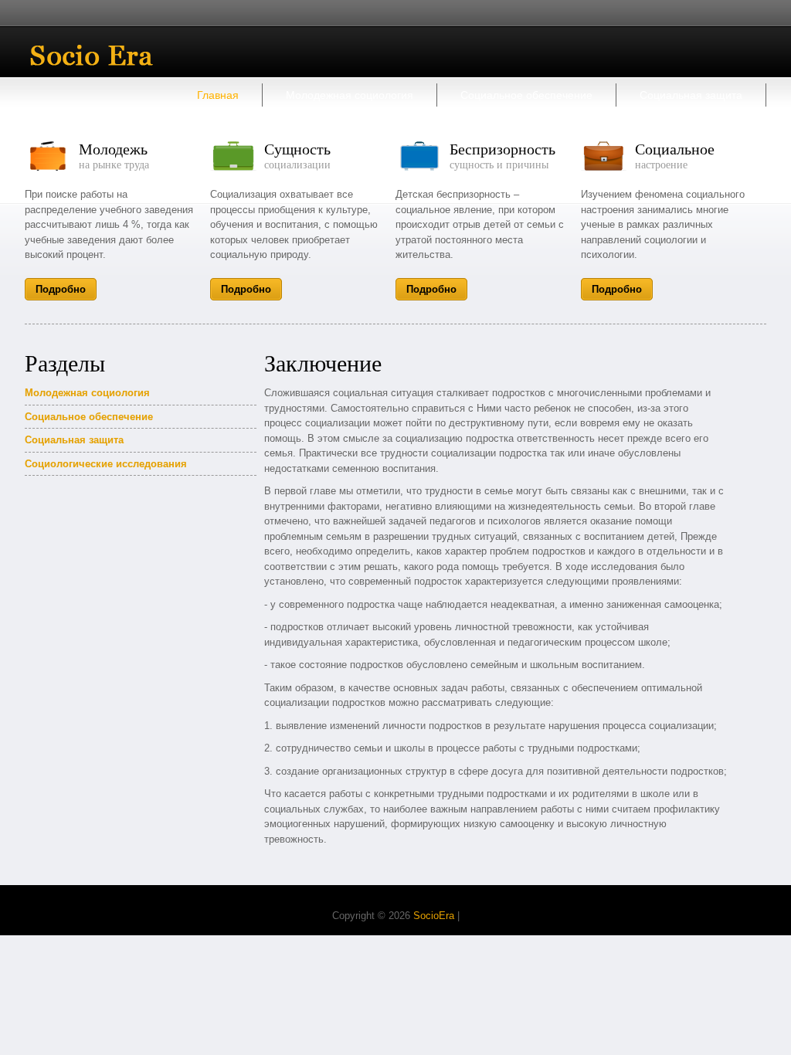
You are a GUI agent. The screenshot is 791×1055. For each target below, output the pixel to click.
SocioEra (433, 915)
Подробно (61, 289)
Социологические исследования (106, 464)
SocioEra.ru (103, 55)
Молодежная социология (349, 95)
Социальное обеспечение (526, 95)
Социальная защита (691, 95)
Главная (218, 95)
